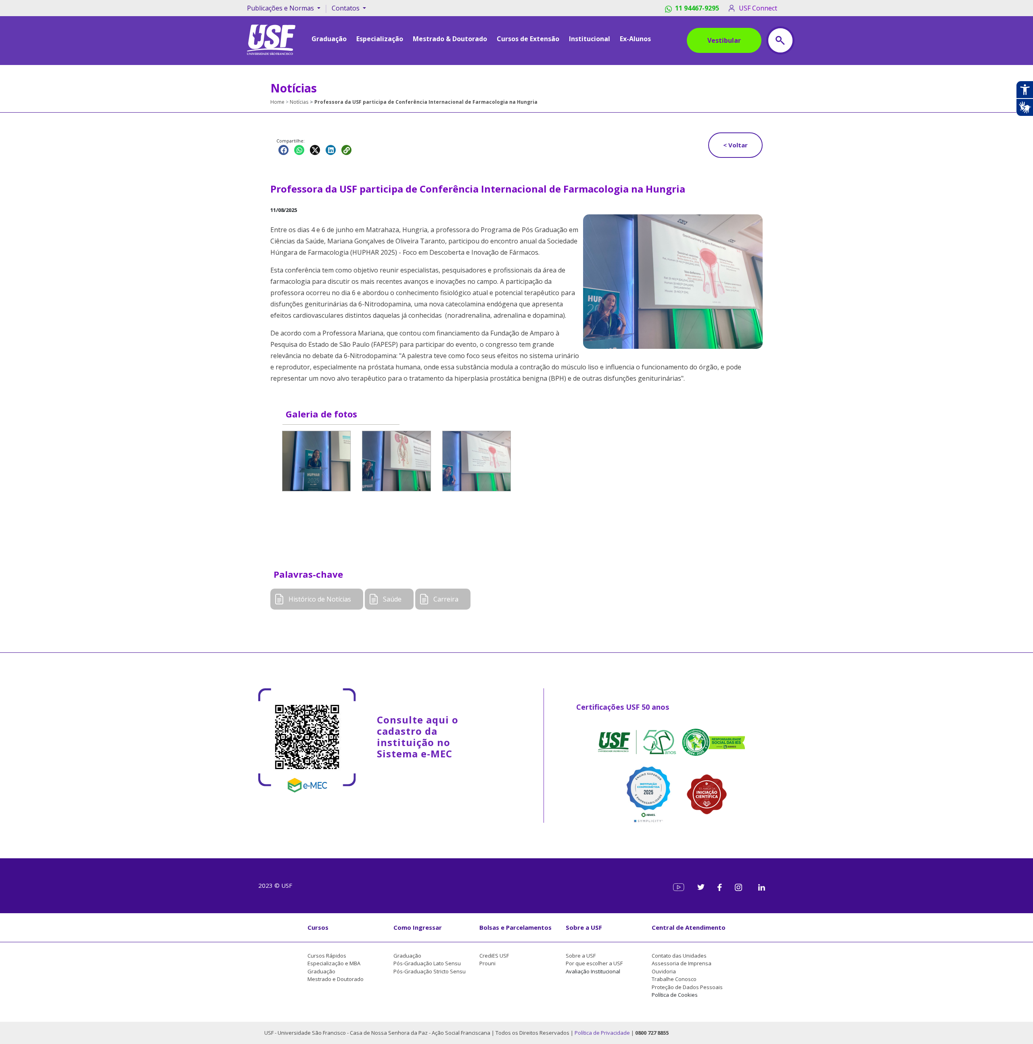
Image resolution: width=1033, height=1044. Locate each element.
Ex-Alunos (635, 38)
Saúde (392, 599)
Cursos (317, 927)
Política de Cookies (675, 994)
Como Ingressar (417, 927)
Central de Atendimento (689, 927)
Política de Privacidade (603, 1032)
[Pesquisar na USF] (780, 40)
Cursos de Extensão (528, 38)
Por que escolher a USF (594, 963)
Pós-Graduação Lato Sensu (427, 963)
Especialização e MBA (333, 963)
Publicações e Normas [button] (281, 8)
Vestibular (724, 40)
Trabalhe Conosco (674, 979)
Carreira (445, 599)
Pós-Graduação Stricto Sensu (429, 971)
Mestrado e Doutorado (335, 979)
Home (277, 102)
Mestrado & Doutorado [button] (450, 38)
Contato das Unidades (679, 955)
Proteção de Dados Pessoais (687, 987)
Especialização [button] (379, 38)
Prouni (487, 963)
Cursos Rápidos (326, 955)
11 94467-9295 (697, 8)
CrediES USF (494, 955)
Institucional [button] (589, 38)
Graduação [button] (329, 38)
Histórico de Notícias (320, 599)
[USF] (271, 39)
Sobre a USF (584, 927)
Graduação (321, 971)
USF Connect (758, 8)
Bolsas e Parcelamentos (515, 927)
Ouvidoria (664, 971)
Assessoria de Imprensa (681, 963)
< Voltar (735, 145)
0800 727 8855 (652, 1032)
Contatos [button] (346, 8)
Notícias (299, 102)
